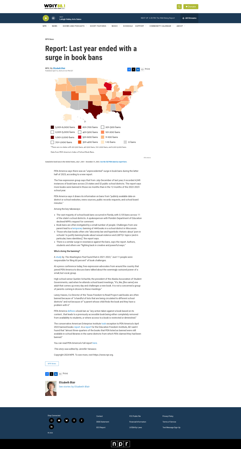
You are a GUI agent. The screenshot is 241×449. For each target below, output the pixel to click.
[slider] (57, 18)
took (104, 323)
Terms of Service (169, 422)
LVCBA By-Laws (135, 427)
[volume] (53, 18)
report (77, 327)
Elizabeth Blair (59, 68)
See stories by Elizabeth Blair (74, 386)
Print (147, 68)
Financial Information (137, 422)
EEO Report (100, 427)
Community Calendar (160, 26)
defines (71, 311)
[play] (46, 18)
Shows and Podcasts (74, 26)
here (95, 343)
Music (115, 26)
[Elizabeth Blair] (50, 388)
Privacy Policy (168, 416)
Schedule (128, 26)
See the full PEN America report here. (113, 162)
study (59, 257)
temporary (77, 228)
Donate (192, 6)
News (54, 26)
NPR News (49, 39)
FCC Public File (135, 416)
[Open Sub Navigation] (48, 26)
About (180, 26)
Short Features (98, 26)
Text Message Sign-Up (171, 427)
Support (139, 26)
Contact (99, 416)
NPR (45, 26)
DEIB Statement (102, 422)
